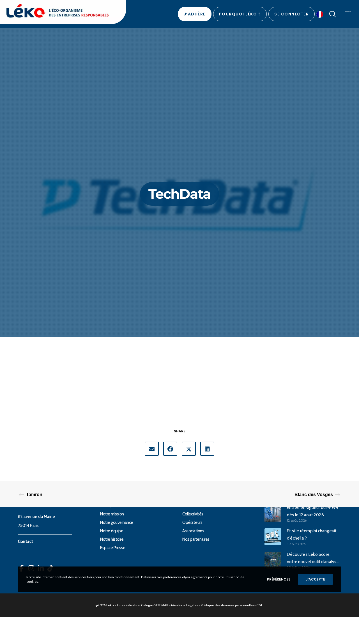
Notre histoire (111, 539)
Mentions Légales (184, 605)
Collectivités (192, 514)
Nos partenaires (196, 539)
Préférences (279, 579)
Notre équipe (111, 530)
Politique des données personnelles (227, 605)
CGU (260, 605)
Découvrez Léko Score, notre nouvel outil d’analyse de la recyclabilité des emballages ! (313, 558)
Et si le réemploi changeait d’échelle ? (312, 534)
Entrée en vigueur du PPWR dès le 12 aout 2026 (312, 511)
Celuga (146, 605)
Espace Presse (112, 547)
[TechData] (152, 449)
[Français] (321, 14)
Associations (193, 530)
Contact (25, 541)
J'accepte (315, 579)
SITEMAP (161, 605)
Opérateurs (192, 522)
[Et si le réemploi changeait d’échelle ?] (272, 536)
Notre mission (112, 514)
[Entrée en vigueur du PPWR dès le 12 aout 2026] (272, 513)
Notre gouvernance (116, 522)
